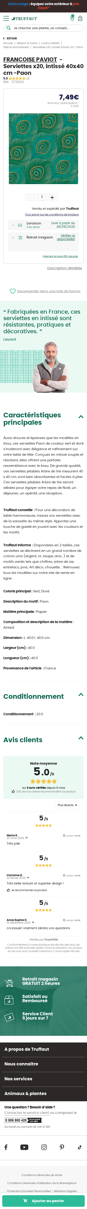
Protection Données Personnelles (29, 1191)
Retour (12, 38)
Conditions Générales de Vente (41, 1175)
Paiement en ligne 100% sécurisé (60, 256)
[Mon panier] (80, 18)
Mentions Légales (65, 1191)
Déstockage (18, 4)
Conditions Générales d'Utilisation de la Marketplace (41, 1183)
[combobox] (43, 28)
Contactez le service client (27, 1113)
